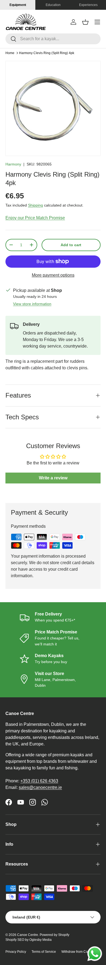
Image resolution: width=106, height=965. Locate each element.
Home (9, 53)
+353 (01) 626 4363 (39, 781)
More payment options (53, 275)
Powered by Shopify (54, 935)
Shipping (35, 205)
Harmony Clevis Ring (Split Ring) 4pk (46, 53)
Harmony (13, 164)
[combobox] (53, 38)
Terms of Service (44, 952)
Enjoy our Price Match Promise (35, 218)
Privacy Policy (15, 952)
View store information (32, 304)
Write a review (53, 478)
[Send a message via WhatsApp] (94, 953)
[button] (85, 22)
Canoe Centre (27, 935)
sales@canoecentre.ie (40, 787)
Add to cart (71, 245)
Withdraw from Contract (78, 952)
